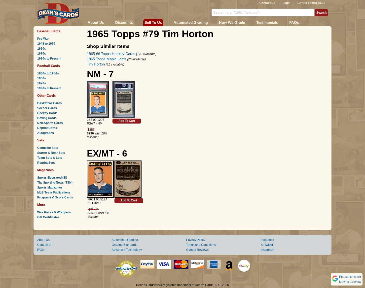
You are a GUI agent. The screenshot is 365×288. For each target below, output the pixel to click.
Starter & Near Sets (51, 153)
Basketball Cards (49, 103)
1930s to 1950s (48, 73)
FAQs (294, 22)
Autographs (45, 133)
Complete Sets (47, 148)
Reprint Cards (47, 128)
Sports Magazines (50, 187)
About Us (96, 22)
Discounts (124, 22)
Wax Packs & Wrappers (54, 212)
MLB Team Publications (53, 192)
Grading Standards (124, 245)
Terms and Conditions (201, 245)
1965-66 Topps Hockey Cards (111, 54)
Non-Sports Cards (50, 123)
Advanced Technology (127, 250)
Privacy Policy (195, 240)
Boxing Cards (47, 118)
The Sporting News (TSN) (55, 182)
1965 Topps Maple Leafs (106, 59)
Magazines (45, 170)
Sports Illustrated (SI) (52, 177)
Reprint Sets (46, 162)
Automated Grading (191, 22)
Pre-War (43, 38)
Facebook (267, 240)
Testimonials (267, 22)
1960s (41, 48)
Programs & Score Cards (55, 197)
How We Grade (232, 22)
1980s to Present (49, 58)
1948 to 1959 (46, 43)
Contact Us (267, 3)
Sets (40, 140)
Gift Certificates (48, 217)
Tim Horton (96, 64)
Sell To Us (153, 22)
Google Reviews (197, 250)
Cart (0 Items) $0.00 (311, 3)
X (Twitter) (267, 245)
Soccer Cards (47, 108)
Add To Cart (126, 121)
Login (286, 3)
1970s (41, 53)
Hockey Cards (47, 113)
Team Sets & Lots (49, 158)
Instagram (267, 250)
